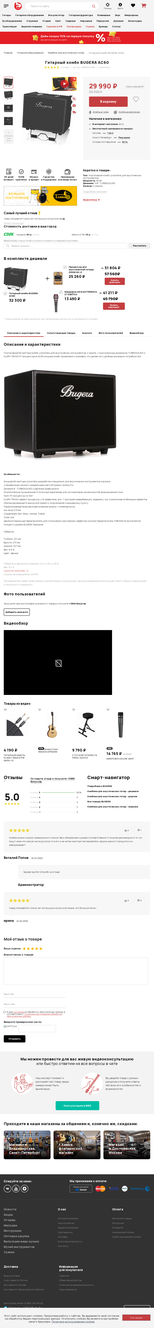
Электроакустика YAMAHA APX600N (48, 750)
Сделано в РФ (54, 26)
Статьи (116, 26)
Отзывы (9, 1220)
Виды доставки (12, 1275)
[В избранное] (136, 102)
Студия (46, 20)
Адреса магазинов (68, 1227)
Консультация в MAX (77, 1105)
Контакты (63, 1246)
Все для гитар (56, 15)
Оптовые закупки (16, 1236)
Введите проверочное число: (23, 1021)
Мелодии (10, 1225)
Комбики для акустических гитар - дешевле (113, 791)
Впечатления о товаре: (19, 954)
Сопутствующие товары (61, 333)
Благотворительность (70, 1241)
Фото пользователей (111, 333)
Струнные (32, 20)
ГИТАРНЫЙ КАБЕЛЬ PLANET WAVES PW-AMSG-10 (14, 758)
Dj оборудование (12, 20)
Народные (86, 20)
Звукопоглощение (31, 26)
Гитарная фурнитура (81, 15)
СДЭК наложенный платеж (126, 1236)
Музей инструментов (19, 1247)
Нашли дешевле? (135, 86)
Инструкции (12, 1231)
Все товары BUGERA (99, 801)
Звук (117, 15)
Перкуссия (103, 20)
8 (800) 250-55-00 (34, 1303)
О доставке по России (16, 1280)
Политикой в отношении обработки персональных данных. (34, 1015)
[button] (5, 1145)
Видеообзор (137, 333)
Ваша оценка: (13, 948)
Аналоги (87, 333)
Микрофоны (131, 15)
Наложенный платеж (123, 1232)
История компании (68, 1218)
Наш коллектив (66, 1223)
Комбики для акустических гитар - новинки (112, 806)
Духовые (118, 20)
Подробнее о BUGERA (99, 786)
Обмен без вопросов (70, 1280)
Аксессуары (135, 20)
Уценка (90, 26)
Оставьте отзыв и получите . (53, 780)
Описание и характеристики (23, 333)
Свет (58, 20)
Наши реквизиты (68, 1289)
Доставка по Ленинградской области (24, 1289)
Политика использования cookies (73, 1321)
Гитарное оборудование (29, 15)
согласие (19, 1011)
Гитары (6, 15)
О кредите (117, 1227)
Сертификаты (65, 1232)
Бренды (103, 26)
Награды (62, 1236)
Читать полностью (14, 223)
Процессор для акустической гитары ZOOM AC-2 (81, 269)
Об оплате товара (122, 1218)
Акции (8, 1215)
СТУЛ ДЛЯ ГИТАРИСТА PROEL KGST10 (84, 756)
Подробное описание (94, 191)
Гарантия (64, 1275)
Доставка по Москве (15, 1285)
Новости (10, 1209)
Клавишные (103, 15)
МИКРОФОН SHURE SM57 (120, 758)
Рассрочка (118, 1223)
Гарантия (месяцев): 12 (16, 570)
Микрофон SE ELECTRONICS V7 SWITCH (81, 293)
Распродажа (74, 26)
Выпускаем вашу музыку (21, 1241)
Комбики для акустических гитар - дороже (112, 796)
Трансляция (9, 26)
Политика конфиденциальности (76, 1285)
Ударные (70, 20)
